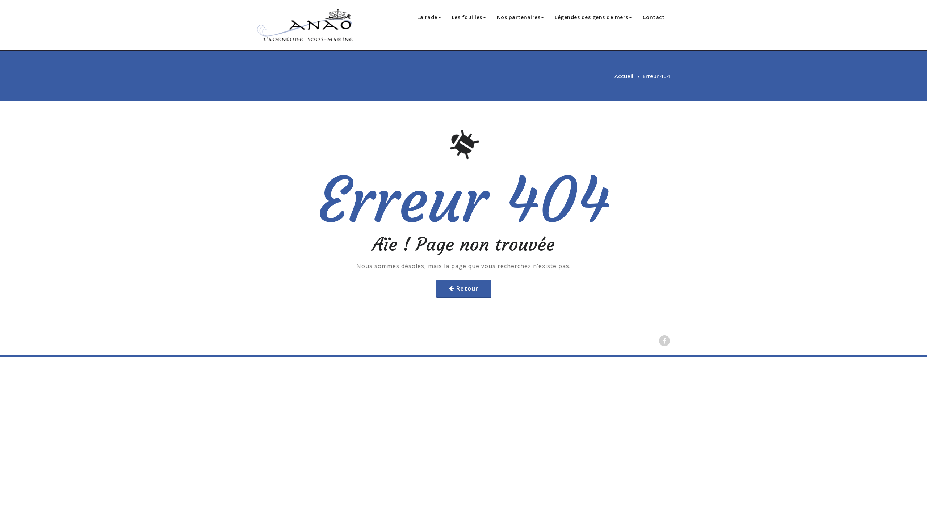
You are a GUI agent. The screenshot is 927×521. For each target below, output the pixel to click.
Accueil (623, 76)
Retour (467, 288)
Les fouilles (467, 17)
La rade (427, 17)
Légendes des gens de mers (591, 17)
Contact (654, 17)
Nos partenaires (519, 17)
